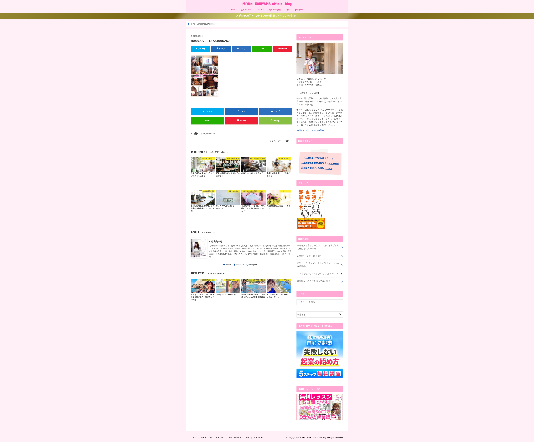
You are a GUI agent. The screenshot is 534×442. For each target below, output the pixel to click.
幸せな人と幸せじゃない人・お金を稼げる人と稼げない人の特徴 (318, 247)
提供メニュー (246, 10)
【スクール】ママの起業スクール (317, 158)
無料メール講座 (275, 10)
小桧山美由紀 (215, 241)
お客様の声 (299, 10)
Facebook (240, 265)
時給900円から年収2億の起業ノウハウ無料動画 (268, 15)
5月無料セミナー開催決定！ (310, 256)
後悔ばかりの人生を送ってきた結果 (313, 281)
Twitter (228, 265)
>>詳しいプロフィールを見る (310, 130)
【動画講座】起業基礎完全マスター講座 (320, 163)
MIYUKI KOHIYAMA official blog (267, 3)
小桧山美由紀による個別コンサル (316, 168)
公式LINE (260, 10)
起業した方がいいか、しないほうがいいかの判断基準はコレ (318, 264)
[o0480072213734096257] (204, 98)
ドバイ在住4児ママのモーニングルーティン (317, 274)
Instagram (253, 265)
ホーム (233, 10)
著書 (288, 10)
